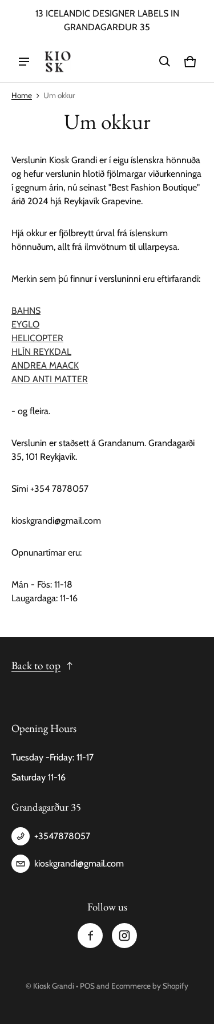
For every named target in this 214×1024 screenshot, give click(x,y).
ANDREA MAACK (45, 365)
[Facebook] (90, 935)
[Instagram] (124, 935)
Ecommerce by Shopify (149, 985)
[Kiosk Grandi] (57, 61)
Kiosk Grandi (53, 985)
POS (87, 985)
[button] (164, 61)
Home (21, 95)
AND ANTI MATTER (49, 379)
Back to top (35, 665)
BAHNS (26, 310)
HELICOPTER (37, 338)
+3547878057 (62, 836)
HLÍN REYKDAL (41, 351)
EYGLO (25, 324)
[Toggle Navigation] (24, 61)
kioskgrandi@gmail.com (79, 863)
